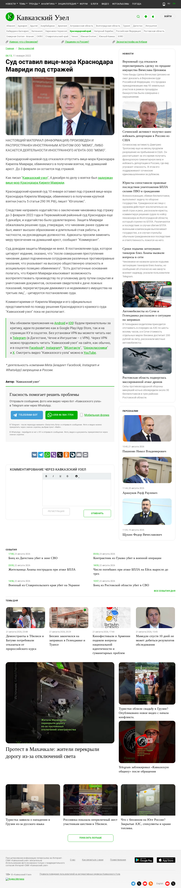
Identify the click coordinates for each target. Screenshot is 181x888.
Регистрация (56, 511)
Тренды (33, 4)
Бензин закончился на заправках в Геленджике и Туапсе (67, 640)
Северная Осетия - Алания (20, 36)
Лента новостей (26, 48)
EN (174, 3)
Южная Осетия (88, 36)
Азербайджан (47, 25)
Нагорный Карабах (103, 31)
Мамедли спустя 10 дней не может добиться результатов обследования (155, 640)
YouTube (90, 352)
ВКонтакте (72, 348)
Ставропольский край (56, 36)
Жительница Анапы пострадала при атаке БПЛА (41, 569)
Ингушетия (151, 25)
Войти (167, 16)
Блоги (94, 4)
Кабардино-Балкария (17, 31)
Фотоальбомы (120, 4)
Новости (11, 4)
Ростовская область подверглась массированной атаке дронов (144, 379)
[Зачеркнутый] (67, 476)
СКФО (40, 36)
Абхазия (10, 25)
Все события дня (164, 591)
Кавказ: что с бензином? (23, 41)
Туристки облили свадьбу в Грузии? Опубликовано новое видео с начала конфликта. (144, 712)
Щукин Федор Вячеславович (142, 534)
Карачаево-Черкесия (56, 31)
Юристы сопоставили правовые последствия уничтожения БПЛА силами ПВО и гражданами (145, 186)
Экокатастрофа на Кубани (131, 41)
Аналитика (48, 4)
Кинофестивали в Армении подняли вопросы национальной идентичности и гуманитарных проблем (111, 644)
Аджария (22, 25)
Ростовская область (154, 31)
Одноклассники (95, 348)
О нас (72, 860)
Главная (10, 48)
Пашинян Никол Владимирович (144, 451)
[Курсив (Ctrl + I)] (53, 476)
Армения (62, 25)
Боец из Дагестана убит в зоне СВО (32, 558)
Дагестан (138, 25)
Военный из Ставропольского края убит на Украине (44, 585)
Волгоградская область (108, 25)
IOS (70, 323)
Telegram (19, 338)
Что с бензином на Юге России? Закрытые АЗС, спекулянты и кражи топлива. (146, 823)
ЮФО (120, 36)
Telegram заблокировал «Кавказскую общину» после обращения (144, 769)
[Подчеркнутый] (60, 476)
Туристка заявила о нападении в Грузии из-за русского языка (28, 821)
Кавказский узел (35, 178)
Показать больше (90, 837)
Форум (83, 4)
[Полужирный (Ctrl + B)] (46, 476)
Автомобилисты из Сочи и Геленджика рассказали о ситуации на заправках (146, 315)
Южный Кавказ (107, 36)
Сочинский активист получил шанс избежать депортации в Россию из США (146, 135)
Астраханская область (81, 25)
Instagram (53, 348)
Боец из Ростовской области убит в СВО (121, 585)
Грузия (126, 25)
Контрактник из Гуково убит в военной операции (127, 558)
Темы (22, 4)
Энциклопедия (67, 4)
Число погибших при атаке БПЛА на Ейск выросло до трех (130, 571)
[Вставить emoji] (76, 476)
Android (59, 323)
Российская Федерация (128, 31)
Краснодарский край (80, 31)
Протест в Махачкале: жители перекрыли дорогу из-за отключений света (52, 752)
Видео (105, 4)
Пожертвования (118, 860)
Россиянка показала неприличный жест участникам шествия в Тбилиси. (90, 821)
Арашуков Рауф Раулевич (139, 493)
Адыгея (34, 25)
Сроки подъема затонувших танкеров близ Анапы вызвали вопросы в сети (143, 252)
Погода (136, 4)
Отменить (97, 513)
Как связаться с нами (92, 860)
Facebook (36, 348)
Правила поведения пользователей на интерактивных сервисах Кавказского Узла (80, 874)
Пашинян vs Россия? (77, 41)
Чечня (74, 36)
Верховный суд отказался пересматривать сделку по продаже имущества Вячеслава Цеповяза (146, 65)
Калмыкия (37, 31)
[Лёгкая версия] (164, 4)
